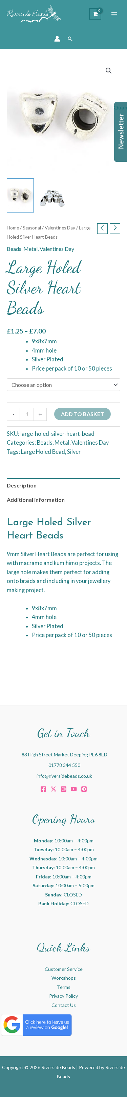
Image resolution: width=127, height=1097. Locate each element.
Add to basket (82, 414)
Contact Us (63, 1005)
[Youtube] (74, 789)
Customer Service (64, 969)
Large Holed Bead (43, 451)
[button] (70, 39)
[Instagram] (64, 789)
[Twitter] (53, 789)
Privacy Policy (63, 996)
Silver (74, 451)
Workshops (63, 978)
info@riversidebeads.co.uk (64, 776)
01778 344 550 (64, 765)
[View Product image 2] (52, 195)
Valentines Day (60, 227)
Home (13, 227)
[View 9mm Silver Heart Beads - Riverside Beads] (20, 195)
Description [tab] (22, 485)
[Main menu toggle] (114, 14)
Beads (14, 248)
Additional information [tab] (36, 499)
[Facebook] (43, 789)
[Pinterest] (84, 789)
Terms (63, 987)
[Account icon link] (57, 39)
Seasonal (32, 227)
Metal (30, 248)
